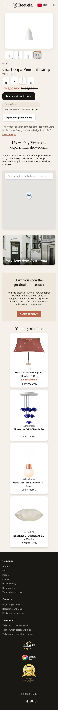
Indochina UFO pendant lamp (29, 535)
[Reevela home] (22, 5)
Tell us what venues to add (15, 625)
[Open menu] (6, 5)
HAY (29, 369)
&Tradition (29, 425)
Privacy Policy (9, 583)
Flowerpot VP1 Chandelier (29, 429)
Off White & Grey (29, 376)
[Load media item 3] (28, 55)
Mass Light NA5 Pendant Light (29, 482)
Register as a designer (13, 613)
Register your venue (12, 604)
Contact (6, 579)
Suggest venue (29, 313)
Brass (29, 486)
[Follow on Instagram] (32, 702)
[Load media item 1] (9, 55)
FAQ (4, 570)
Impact (5, 575)
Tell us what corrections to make (18, 634)
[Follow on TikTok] (37, 702)
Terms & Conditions (12, 592)
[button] (29, 196)
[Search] (54, 5)
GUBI (5, 64)
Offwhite (29, 539)
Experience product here (19, 117)
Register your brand (12, 609)
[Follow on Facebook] (27, 702)
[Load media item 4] (37, 55)
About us (6, 566)
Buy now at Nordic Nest (19, 96)
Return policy (8, 588)
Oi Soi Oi (29, 532)
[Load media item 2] (18, 55)
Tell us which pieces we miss (16, 629)
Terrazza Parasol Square (29, 372)
